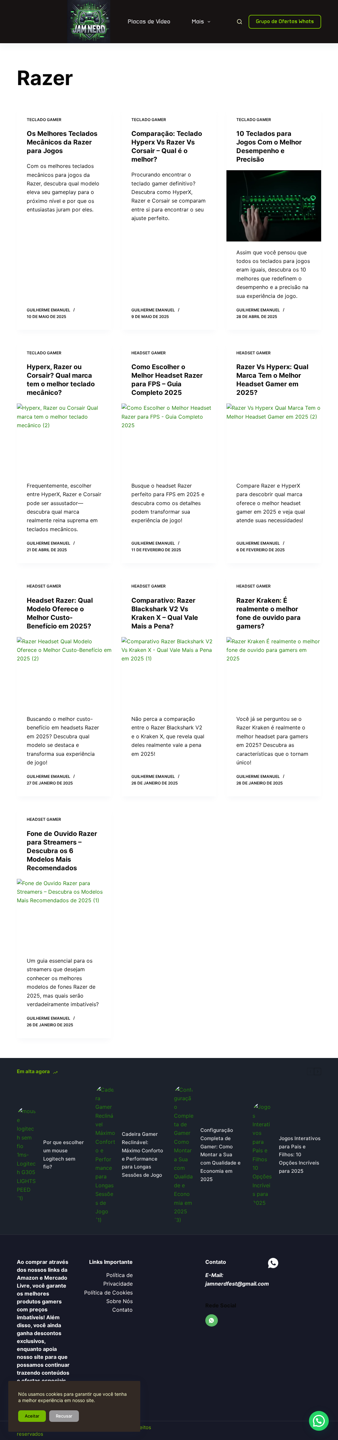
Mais (198, 21)
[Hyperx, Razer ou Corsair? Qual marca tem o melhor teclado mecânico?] (64, 438)
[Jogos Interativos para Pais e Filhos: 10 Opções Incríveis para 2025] (262, 1155)
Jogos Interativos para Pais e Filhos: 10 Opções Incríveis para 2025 (300, 1154)
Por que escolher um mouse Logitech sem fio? (63, 1154)
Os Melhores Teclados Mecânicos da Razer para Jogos (62, 142)
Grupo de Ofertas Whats (285, 21)
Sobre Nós (119, 1301)
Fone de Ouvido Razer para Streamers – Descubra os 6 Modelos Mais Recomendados (62, 851)
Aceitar (32, 1416)
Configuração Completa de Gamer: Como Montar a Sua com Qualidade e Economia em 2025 (220, 1154)
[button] (319, 1421)
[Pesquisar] (239, 21)
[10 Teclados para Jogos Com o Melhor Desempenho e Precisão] (273, 205)
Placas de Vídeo (149, 21)
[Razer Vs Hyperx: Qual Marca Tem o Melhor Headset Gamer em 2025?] (273, 438)
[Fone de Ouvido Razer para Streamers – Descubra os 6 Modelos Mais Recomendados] (64, 914)
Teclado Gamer (44, 119)
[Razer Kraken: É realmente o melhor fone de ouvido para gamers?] (273, 672)
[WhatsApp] (211, 1320)
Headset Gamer (148, 352)
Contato (122, 1309)
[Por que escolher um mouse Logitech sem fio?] (27, 1154)
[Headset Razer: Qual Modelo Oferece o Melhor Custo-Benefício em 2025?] (64, 672)
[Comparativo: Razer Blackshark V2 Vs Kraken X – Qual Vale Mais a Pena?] (168, 672)
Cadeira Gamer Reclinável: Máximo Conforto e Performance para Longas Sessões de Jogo (142, 1154)
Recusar (64, 1416)
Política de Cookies (108, 1292)
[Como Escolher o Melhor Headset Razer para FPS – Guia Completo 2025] (168, 438)
